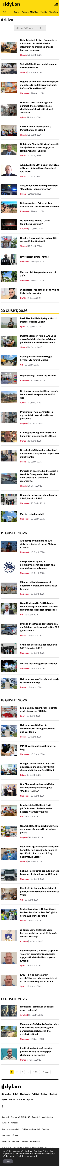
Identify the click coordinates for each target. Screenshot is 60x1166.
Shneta (23, 55)
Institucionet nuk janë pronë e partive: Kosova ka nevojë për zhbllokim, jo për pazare (36, 1051)
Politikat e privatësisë (31, 1129)
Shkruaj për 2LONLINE (20, 1117)
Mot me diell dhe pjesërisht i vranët (38, 663)
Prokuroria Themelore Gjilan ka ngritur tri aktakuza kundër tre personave (36, 415)
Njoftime (15, 1141)
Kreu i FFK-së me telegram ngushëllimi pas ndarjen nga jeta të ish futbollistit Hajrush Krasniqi (38, 978)
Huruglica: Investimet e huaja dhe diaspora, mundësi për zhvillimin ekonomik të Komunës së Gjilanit (37, 767)
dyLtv (30, 1099)
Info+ (15, 1094)
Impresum (6, 1135)
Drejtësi (24, 423)
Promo (17, 12)
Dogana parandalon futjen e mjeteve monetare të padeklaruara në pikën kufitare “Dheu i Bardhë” (39, 85)
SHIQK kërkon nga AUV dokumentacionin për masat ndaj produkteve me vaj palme (37, 565)
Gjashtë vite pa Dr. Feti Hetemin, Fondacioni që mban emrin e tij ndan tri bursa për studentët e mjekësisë (39, 606)
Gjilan (23, 117)
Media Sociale (47, 1117)
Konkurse (6, 1141)
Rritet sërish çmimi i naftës (34, 256)
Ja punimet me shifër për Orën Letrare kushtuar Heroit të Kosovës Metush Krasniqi (38, 933)
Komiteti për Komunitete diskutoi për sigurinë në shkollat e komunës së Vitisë (39, 891)
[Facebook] (2, 1106)
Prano (7, 1161)
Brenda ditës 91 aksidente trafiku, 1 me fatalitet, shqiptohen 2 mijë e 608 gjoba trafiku (39, 453)
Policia (23, 194)
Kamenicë (24, 211)
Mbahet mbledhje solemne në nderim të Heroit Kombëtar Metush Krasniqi (38, 585)
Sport (22, 326)
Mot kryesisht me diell (32, 514)
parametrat (32, 1156)
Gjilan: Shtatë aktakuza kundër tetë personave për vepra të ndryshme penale (39, 829)
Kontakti (5, 1117)
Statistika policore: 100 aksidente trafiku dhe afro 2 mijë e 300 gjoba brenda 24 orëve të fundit (38, 912)
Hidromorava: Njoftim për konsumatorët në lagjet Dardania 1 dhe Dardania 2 (38, 728)
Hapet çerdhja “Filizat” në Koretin (38, 375)
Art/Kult (24, 228)
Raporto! (35, 1117)
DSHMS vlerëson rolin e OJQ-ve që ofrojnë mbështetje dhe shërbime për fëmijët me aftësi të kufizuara (38, 339)
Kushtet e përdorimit (11, 1129)
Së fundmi (6, 1094)
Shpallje (43, 12)
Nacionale (24, 93)
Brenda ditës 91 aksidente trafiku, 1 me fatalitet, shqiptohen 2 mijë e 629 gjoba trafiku (39, 627)
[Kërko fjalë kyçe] (4, 12)
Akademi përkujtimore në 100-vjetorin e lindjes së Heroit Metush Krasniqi (38, 544)
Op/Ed (23, 155)
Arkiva (15, 1135)
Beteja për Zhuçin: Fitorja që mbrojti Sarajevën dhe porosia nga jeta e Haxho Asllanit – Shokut (39, 147)
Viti (21, 365)
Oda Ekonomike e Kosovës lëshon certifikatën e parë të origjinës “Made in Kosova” (37, 787)
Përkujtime (53, 12)
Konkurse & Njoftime (30, 12)
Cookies (45, 1129)
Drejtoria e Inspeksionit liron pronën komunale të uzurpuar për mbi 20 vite (39, 394)
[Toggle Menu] (56, 4)
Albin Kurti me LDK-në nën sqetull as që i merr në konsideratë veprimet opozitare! (39, 168)
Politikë (35, 1094)
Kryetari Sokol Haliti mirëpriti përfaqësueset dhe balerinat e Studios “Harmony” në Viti (36, 808)
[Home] (12, 4)
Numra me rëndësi (10, 1123)
